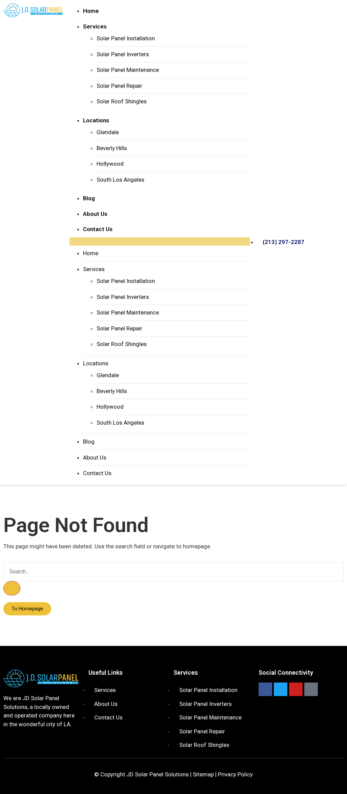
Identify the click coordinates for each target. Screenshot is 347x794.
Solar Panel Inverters (123, 54)
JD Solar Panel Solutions (157, 774)
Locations (96, 120)
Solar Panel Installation (126, 38)
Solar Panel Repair (119, 85)
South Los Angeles (120, 179)
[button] (159, 241)
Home (91, 10)
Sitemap (203, 774)
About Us (95, 213)
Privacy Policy (235, 774)
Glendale (108, 132)
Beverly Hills (112, 148)
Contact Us (98, 229)
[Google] (311, 689)
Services (95, 26)
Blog (89, 198)
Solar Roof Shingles (122, 101)
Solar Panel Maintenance (128, 69)
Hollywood (110, 163)
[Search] (11, 588)
